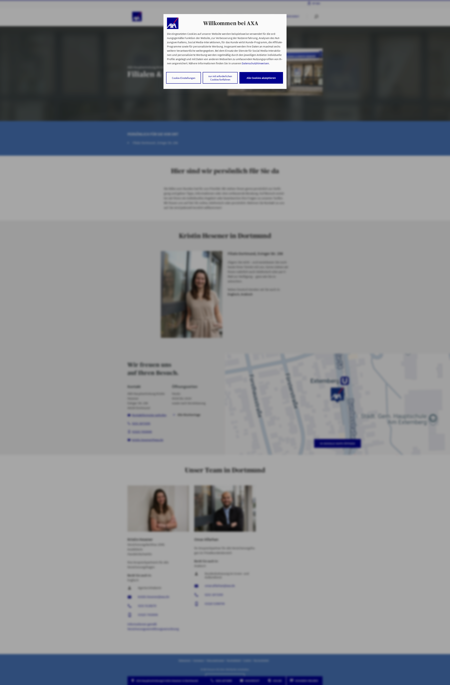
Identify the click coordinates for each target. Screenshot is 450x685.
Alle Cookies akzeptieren (261, 78)
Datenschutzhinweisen (255, 63)
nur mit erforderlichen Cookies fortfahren (220, 77)
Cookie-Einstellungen (183, 78)
